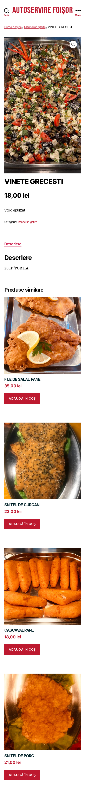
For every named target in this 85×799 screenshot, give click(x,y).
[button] (73, 44)
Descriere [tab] (13, 244)
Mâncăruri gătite (35, 27)
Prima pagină (13, 27)
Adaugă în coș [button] (22, 398)
